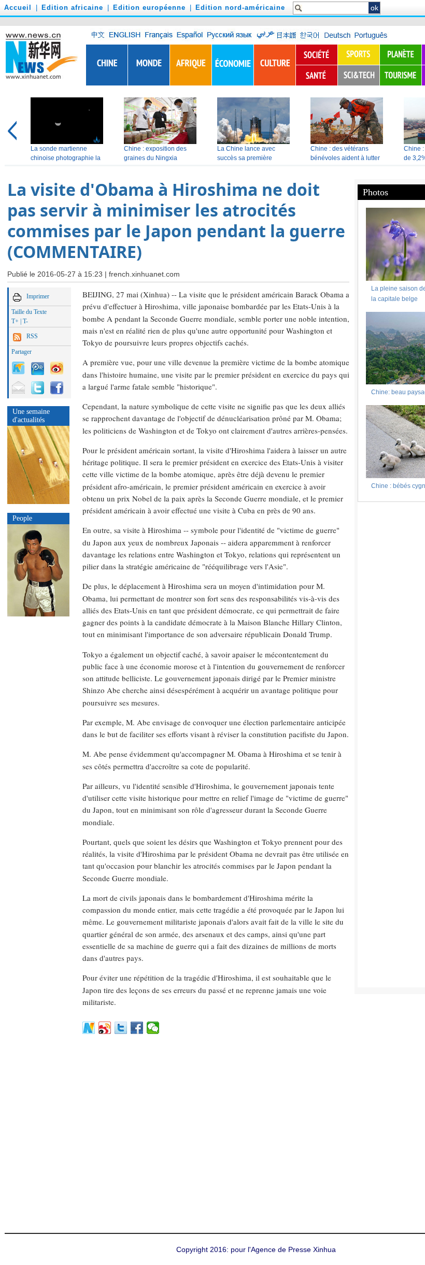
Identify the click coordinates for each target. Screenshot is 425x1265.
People (22, 518)
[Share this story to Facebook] (56, 387)
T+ (15, 321)
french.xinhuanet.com (144, 274)
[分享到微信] (153, 1028)
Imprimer (37, 296)
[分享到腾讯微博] (37, 367)
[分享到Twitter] (121, 1028)
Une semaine (31, 411)
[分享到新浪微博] (104, 1028)
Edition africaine (72, 7)
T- (25, 321)
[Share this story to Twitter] (37, 387)
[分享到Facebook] (137, 1028)
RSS (32, 336)
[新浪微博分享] (56, 367)
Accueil (18, 7)
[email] (18, 387)
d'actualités (28, 420)
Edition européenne (149, 7)
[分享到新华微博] (88, 1028)
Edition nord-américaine (240, 7)
